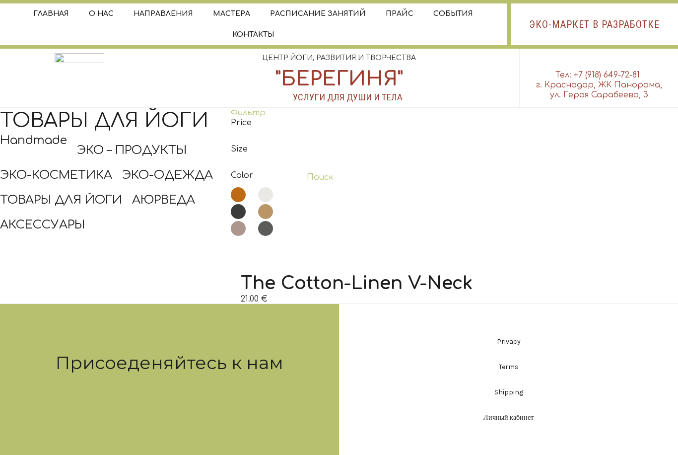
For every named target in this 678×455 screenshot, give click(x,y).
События (453, 13)
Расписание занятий (318, 13)
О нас (101, 13)
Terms (509, 367)
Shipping (508, 392)
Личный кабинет (508, 417)
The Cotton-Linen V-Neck (357, 283)
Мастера (231, 13)
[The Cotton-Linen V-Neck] (356, 267)
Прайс (399, 13)
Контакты (253, 34)
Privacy (509, 341)
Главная (51, 13)
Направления (163, 13)
